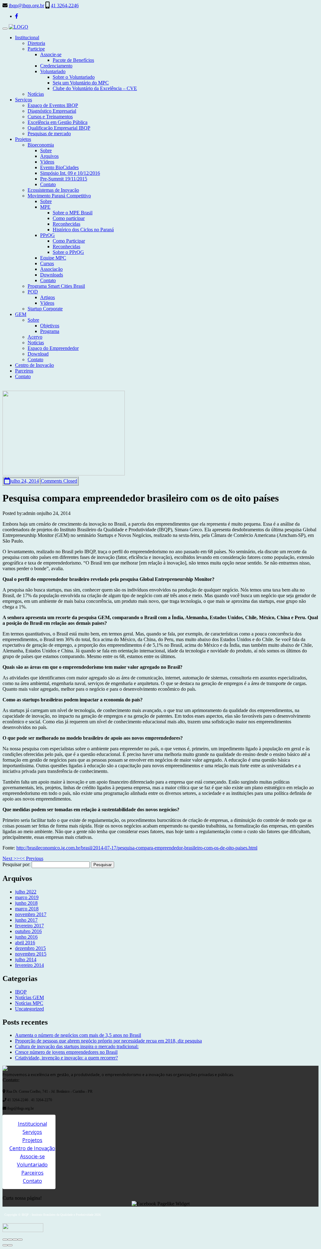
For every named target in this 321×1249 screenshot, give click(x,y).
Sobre (46, 150)
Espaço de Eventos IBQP (53, 105)
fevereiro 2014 (29, 965)
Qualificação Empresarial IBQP (59, 128)
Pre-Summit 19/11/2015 (63, 178)
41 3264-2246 (65, 5)
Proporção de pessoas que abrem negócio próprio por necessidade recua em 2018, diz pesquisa (108, 1040)
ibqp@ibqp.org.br (26, 5)
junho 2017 (26, 920)
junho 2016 (26, 937)
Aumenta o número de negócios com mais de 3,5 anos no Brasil (78, 1035)
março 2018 (27, 908)
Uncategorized (29, 1008)
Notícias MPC (29, 1003)
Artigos (47, 297)
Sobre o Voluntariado (74, 77)
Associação (51, 269)
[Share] (10, 1240)
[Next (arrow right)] (10, 1245)
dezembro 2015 (30, 948)
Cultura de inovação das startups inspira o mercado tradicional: (77, 1046)
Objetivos (49, 325)
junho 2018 (26, 903)
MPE (45, 207)
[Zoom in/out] (20, 1240)
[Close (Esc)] (5, 1240)
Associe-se (50, 54)
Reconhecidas (66, 224)
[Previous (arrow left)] (5, 1245)
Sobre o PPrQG (68, 252)
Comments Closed (59, 481)
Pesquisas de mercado (49, 133)
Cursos (47, 263)
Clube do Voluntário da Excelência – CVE (95, 88)
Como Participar (69, 241)
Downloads (51, 274)
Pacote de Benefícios (73, 60)
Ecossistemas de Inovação (53, 190)
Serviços (23, 99)
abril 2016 (25, 942)
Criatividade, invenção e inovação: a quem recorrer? (66, 1057)
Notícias (36, 94)
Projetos (23, 139)
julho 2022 (25, 891)
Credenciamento (56, 65)
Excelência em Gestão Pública (57, 122)
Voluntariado (53, 71)
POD (33, 291)
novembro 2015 (30, 954)
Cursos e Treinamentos (50, 116)
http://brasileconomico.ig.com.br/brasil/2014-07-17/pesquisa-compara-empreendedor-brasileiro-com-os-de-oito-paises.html (136, 847)
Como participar (69, 218)
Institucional (27, 37)
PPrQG (47, 235)
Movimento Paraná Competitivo (59, 195)
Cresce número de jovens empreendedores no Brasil (66, 1052)
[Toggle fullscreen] (15, 1240)
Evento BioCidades (59, 167)
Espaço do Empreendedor (53, 348)
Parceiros (24, 370)
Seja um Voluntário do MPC (81, 82)
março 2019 (27, 897)
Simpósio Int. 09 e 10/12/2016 (70, 173)
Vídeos (47, 161)
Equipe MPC (53, 257)
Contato (48, 184)
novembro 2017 (30, 914)
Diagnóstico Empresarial (52, 111)
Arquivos (49, 156)
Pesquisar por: (16, 864)
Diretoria (36, 43)
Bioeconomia (41, 144)
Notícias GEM (29, 997)
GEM (20, 314)
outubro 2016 (28, 931)
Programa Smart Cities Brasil (56, 286)
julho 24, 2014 (24, 481)
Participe (36, 48)
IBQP (21, 991)
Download (38, 353)
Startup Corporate (45, 308)
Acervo (35, 337)
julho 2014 (25, 959)
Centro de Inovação (34, 365)
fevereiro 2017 (29, 925)
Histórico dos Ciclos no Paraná (83, 229)
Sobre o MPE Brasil (72, 212)
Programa (49, 331)
